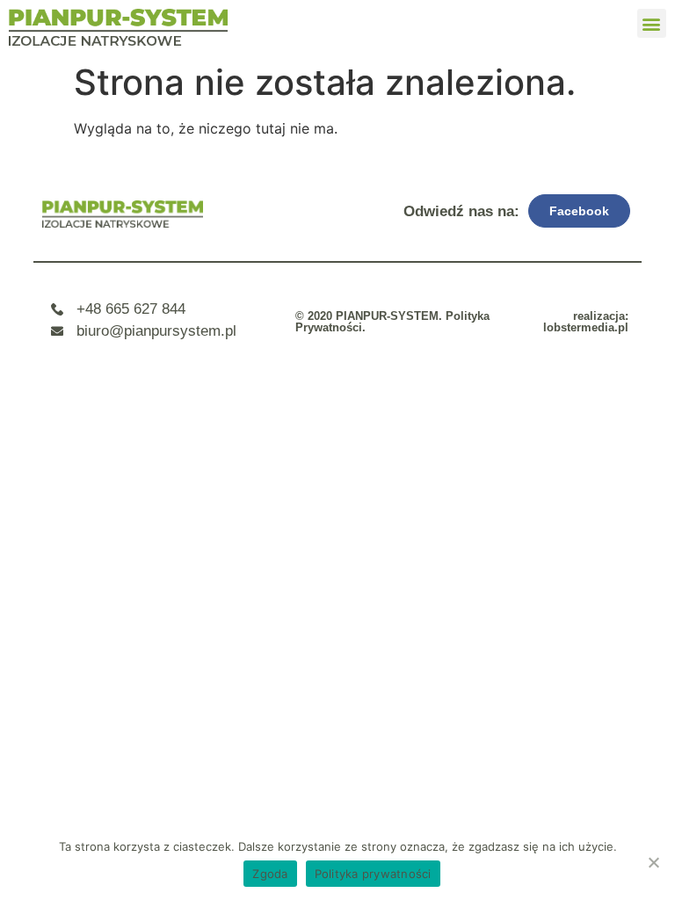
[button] (651, 23)
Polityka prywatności (373, 874)
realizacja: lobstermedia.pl (585, 321)
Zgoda (269, 874)
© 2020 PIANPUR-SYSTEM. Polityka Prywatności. (392, 321)
